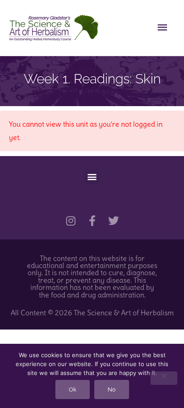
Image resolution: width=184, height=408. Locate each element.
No (112, 389)
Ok (72, 389)
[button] (92, 176)
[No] (164, 378)
